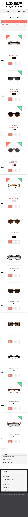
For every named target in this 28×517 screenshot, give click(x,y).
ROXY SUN (14, 161)
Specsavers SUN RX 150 (14, 301)
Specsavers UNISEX (14, 54)
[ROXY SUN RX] (14, 114)
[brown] (13, 58)
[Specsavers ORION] (14, 357)
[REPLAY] (14, 186)
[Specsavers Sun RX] (14, 324)
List (7, 25)
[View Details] (10, 63)
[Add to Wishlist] (14, 63)
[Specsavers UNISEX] (14, 43)
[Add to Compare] (17, 63)
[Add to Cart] (10, 275)
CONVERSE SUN (14, 232)
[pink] (13, 165)
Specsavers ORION (14, 368)
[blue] (13, 130)
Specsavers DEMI (14, 434)
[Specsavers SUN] (14, 79)
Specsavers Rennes (14, 401)
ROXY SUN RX (14, 125)
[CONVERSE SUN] (14, 221)
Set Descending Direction (25, 25)
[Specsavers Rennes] (14, 390)
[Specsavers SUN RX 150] (14, 290)
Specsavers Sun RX (14, 335)
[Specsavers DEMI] (14, 424)
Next (7, 449)
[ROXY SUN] (14, 150)
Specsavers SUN (14, 89)
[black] (15, 58)
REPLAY (14, 197)
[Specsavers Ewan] (14, 257)
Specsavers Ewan (14, 268)
